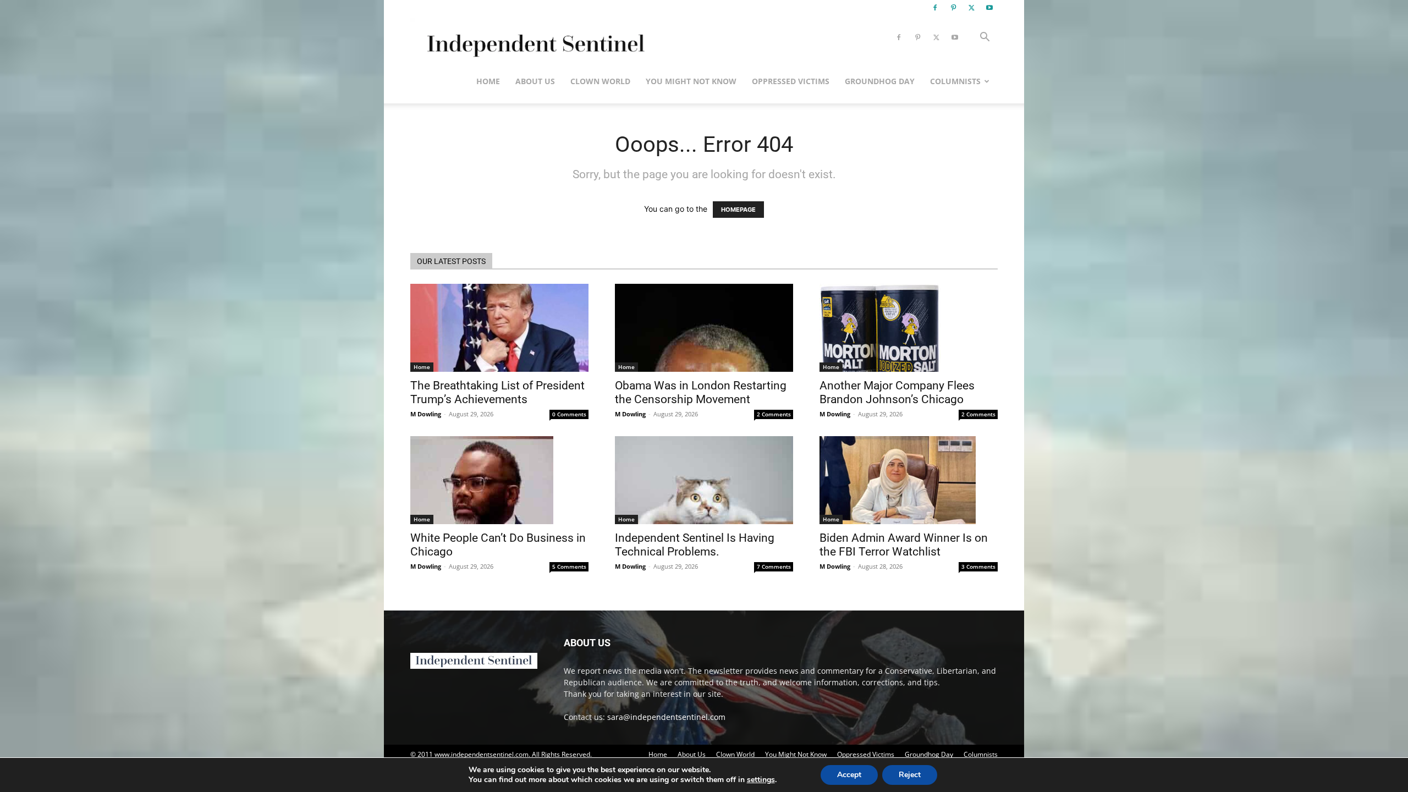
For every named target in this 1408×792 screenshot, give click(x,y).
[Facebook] (935, 7)
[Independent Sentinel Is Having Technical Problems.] (704, 480)
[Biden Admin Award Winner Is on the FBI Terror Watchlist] (909, 480)
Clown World (600, 81)
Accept (849, 774)
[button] (984, 38)
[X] (971, 7)
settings (761, 780)
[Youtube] (989, 7)
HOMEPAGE (738, 209)
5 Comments (569, 566)
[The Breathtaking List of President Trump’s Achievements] (499, 328)
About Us (535, 81)
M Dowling (425, 414)
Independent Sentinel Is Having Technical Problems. (694, 544)
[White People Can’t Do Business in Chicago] (499, 480)
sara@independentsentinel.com (666, 717)
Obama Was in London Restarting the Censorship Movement (701, 392)
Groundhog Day (880, 81)
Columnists (955, 81)
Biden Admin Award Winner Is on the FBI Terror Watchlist (904, 544)
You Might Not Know (691, 81)
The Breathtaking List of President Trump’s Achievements (497, 392)
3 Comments (978, 566)
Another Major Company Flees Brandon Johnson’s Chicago (897, 392)
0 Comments (569, 414)
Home (488, 81)
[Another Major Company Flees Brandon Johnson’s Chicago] (909, 328)
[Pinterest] (953, 7)
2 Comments (774, 414)
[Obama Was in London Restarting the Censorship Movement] (704, 328)
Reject (910, 774)
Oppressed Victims (790, 81)
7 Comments (774, 566)
